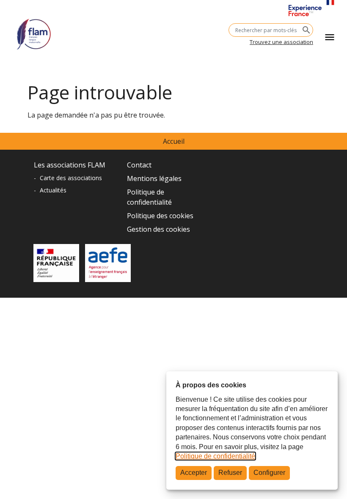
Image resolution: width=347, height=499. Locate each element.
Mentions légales (154, 178)
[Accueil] (34, 31)
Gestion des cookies (158, 229)
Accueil (174, 141)
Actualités (53, 190)
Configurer (269, 472)
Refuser (230, 472)
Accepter (193, 472)
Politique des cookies (160, 215)
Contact (139, 165)
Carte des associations (71, 178)
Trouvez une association (281, 42)
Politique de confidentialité (215, 456)
